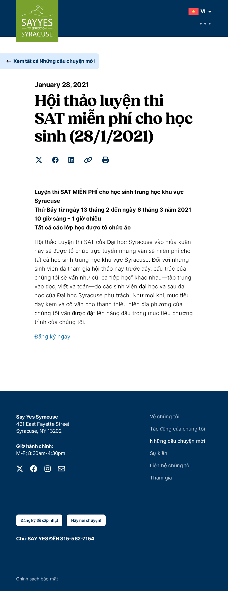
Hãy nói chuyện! (86, 520)
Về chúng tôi (164, 416)
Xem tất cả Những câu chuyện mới (54, 61)
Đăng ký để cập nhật (39, 520)
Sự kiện (158, 453)
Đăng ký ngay (52, 336)
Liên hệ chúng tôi (170, 465)
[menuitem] (199, 11)
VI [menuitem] (202, 11)
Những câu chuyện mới (177, 441)
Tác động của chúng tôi (177, 429)
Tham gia (161, 478)
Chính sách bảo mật (37, 579)
